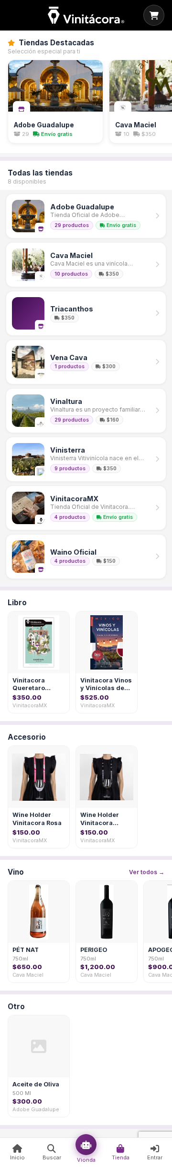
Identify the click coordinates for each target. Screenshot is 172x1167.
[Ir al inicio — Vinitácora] (86, 15)
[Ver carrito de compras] (153, 15)
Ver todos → (146, 872)
